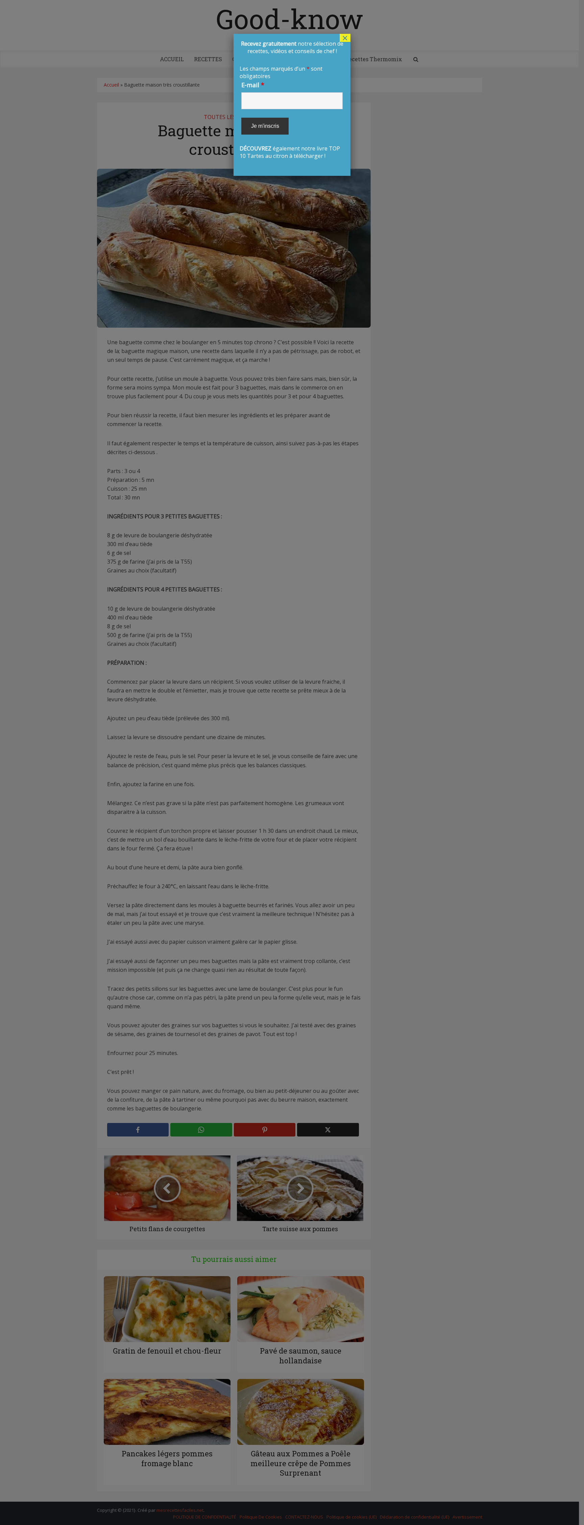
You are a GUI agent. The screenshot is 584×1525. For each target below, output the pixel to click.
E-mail (252, 85)
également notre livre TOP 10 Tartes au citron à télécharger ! (291, 100)
